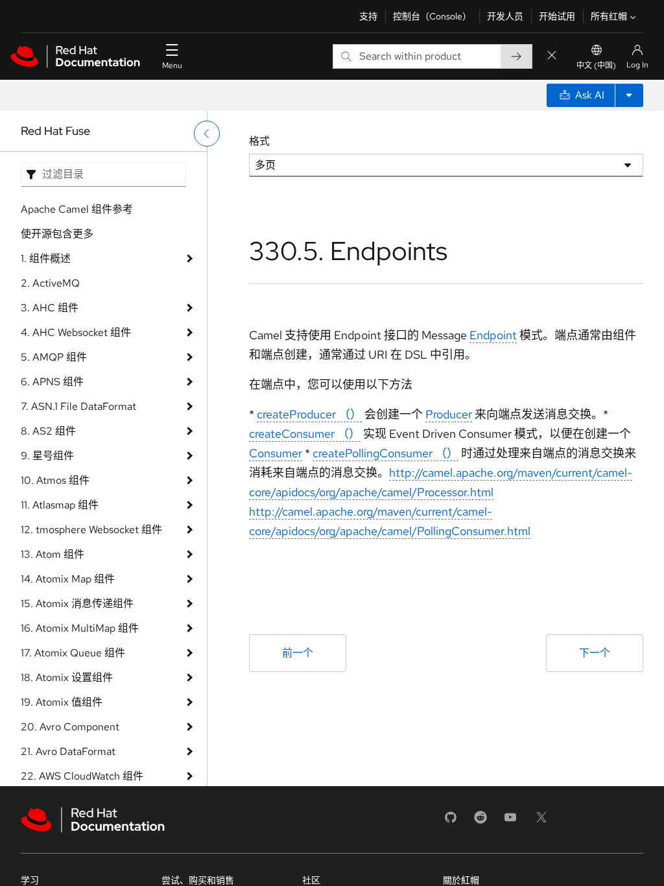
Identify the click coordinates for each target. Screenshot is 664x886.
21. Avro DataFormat (68, 751)
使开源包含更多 (57, 234)
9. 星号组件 (47, 455)
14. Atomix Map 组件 (68, 579)
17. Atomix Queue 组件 (73, 653)
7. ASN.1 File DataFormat (78, 406)
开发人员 (505, 16)
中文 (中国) (596, 65)
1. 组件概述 (46, 258)
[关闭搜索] (552, 56)
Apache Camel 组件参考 (77, 209)
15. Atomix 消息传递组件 (77, 603)
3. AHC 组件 (49, 308)
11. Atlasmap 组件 (60, 505)
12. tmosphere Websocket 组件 (91, 529)
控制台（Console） (432, 16)
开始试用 (557, 16)
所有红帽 (609, 16)
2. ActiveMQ (50, 283)
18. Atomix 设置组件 (67, 677)
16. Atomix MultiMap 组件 (80, 628)
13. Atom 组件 (52, 554)
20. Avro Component (70, 727)
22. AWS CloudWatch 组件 (82, 776)
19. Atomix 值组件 (61, 702)
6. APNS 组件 (52, 382)
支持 (368, 16)
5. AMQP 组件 (54, 357)
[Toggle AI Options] (629, 95)
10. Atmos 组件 (55, 480)
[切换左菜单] (207, 134)
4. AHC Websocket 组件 (76, 332)
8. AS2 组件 (48, 431)
